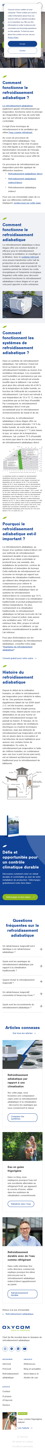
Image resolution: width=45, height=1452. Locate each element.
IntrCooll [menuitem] (6, 1364)
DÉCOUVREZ (41, 55)
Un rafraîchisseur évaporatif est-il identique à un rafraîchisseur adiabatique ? (18, 949)
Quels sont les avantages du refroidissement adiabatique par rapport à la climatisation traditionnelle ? (17, 966)
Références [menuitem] (29, 1364)
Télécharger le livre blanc (18, 897)
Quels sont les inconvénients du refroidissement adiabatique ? (18, 1006)
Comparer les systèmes (17, 1117)
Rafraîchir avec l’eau (21, 1204)
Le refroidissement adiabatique (17, 105)
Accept (22, 44)
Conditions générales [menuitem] (22, 1446)
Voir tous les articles (22, 1033)
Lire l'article (23, 1428)
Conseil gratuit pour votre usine (17, 658)
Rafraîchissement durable (19, 1294)
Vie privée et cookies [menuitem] (22, 1441)
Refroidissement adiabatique (20, 1314)
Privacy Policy (13, 37)
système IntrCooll (30, 257)
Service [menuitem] (6, 1405)
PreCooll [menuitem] (6, 1368)
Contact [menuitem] (6, 1391)
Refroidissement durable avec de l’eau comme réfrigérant (21, 1255)
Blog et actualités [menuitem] (32, 1368)
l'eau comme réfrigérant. (20, 132)
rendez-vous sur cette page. (27, 203)
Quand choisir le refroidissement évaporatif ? (18, 981)
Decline (23, 50)
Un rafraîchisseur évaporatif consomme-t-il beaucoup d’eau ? (18, 994)
